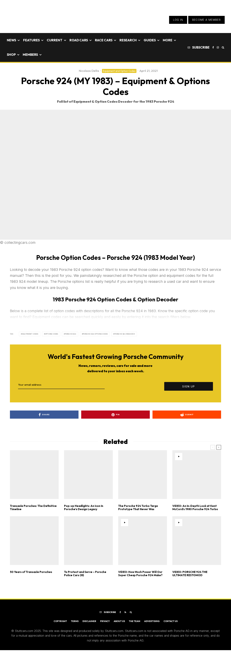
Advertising (152, 621)
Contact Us (171, 621)
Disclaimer (89, 621)
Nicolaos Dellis (89, 71)
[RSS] (125, 612)
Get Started (116, 463)
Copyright (60, 621)
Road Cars (78, 40)
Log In (178, 19)
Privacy (105, 621)
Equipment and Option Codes (119, 71)
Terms (75, 621)
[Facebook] (213, 47)
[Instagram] (217, 47)
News (11, 40)
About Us (119, 621)
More (167, 40)
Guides (150, 40)
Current (54, 40)
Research (128, 40)
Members (30, 55)
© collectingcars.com (18, 242)
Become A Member (206, 19)
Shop (11, 55)
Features (31, 40)
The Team (134, 621)
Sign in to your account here (131, 476)
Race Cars (103, 40)
